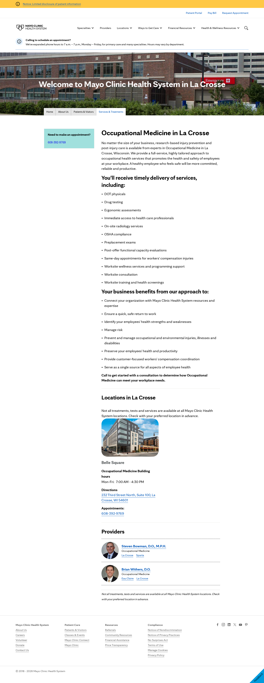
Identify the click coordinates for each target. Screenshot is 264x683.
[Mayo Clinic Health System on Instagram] (223, 625)
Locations (123, 28)
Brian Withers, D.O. (136, 569)
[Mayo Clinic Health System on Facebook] (217, 624)
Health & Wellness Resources (218, 28)
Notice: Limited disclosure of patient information (52, 4)
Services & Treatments (111, 111)
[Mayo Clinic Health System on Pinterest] (246, 625)
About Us (63, 111)
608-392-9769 (57, 142)
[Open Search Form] (246, 28)
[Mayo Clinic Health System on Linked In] (229, 625)
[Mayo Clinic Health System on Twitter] (235, 624)
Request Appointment (235, 13)
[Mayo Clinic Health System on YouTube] (240, 625)
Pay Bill (212, 13)
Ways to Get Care (148, 28)
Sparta (140, 555)
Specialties (84, 28)
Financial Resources (180, 28)
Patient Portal (194, 13)
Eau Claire (128, 578)
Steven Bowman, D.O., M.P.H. (144, 546)
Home (49, 111)
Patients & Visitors (84, 111)
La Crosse (127, 555)
